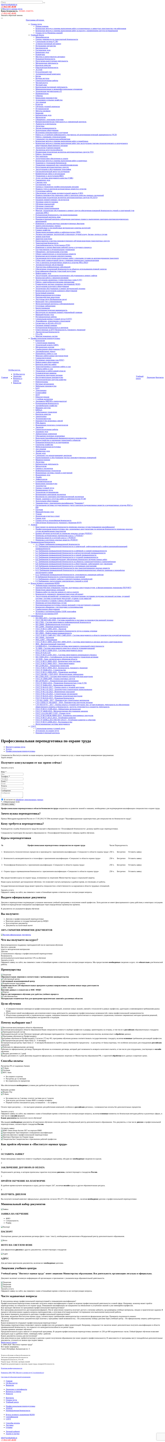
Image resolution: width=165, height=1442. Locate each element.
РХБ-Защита (41, 423)
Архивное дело (42, 432)
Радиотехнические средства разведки (51, 380)
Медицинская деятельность (47, 63)
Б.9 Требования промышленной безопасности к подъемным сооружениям (66, 566)
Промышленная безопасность (43, 542)
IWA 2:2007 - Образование (46, 640)
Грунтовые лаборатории (45, 306)
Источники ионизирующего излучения (52, 132)
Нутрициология (42, 109)
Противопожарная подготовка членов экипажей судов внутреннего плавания (68, 605)
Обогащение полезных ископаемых (50, 436)
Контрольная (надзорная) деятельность (51, 87)
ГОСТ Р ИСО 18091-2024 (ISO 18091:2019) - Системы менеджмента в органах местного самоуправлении (79, 642)
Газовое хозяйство (43, 230)
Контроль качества (43, 65)
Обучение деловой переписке (48, 106)
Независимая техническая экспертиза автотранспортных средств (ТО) (64, 152)
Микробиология (42, 37)
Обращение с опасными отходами (50, 119)
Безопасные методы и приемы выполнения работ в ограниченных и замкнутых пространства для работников (81, 28)
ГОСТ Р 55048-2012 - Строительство (51, 670)
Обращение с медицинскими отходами (52, 252)
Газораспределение (43, 358)
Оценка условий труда (45, 488)
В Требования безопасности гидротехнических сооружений (60, 577)
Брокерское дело (42, 52)
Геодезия (39, 510)
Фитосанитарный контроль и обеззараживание (55, 304)
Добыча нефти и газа (44, 369)
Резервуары (40, 54)
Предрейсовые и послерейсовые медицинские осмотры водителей (63, 228)
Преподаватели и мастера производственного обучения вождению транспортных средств (73, 241)
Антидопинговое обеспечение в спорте (52, 158)
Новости (9, 1394)
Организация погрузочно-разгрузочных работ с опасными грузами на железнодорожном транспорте (77, 258)
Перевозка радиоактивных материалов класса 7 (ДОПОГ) (59, 536)
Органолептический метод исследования (52, 171)
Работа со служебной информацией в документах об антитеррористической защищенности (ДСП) (76, 135)
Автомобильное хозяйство (46, 406)
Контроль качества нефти (46, 364)
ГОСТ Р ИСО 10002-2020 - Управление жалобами (56, 672)
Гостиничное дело (43, 50)
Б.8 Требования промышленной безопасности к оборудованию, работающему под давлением (74, 564)
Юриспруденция (42, 397)
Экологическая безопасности (47, 332)
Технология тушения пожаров (48, 148)
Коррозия (39, 113)
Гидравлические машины (46, 373)
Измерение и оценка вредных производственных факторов (60, 223)
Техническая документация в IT (49, 91)
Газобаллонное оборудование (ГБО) (50, 349)
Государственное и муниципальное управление (55, 250)
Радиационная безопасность (47, 403)
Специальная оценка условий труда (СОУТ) (54, 319)
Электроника (41, 390)
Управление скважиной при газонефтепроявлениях (57, 165)
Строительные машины (45, 343)
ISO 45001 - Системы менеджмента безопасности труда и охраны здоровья (66, 631)
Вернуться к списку (9, 1342)
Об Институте (14, 370)
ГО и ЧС (39, 334)
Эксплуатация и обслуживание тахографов (53, 169)
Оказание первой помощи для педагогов (52, 200)
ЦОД (38, 395)
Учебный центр (139, 377)
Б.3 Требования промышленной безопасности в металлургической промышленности (71, 553)
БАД (37, 388)
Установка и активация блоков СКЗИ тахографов (56, 611)
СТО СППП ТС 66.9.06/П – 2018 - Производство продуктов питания (64, 702)
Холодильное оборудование (47, 130)
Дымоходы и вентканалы (46, 124)
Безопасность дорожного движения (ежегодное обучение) (59, 594)
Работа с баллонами (44, 154)
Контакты (160, 377)
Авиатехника (41, 416)
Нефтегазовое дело (43, 273)
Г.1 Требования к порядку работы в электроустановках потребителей (64, 579)
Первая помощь (42, 26)
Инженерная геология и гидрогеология (52, 425)
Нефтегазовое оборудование (47, 362)
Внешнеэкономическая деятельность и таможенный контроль (61, 122)
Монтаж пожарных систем (46, 336)
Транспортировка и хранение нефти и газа (53, 367)
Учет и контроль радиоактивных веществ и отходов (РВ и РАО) (62, 263)
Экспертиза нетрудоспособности (49, 150)
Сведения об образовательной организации (15, 1377)
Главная (4, 377)
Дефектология (41, 479)
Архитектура (41, 486)
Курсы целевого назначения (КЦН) (45, 583)
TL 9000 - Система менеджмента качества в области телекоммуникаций (65, 648)
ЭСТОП (39, 70)
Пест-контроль (42, 156)
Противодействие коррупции (48, 297)
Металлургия (41, 466)
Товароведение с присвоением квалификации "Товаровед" (60, 503)
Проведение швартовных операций (50, 590)
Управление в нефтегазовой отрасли (51, 371)
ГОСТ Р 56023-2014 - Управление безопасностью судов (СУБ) (61, 683)
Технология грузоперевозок (47, 492)
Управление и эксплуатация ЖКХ (50, 176)
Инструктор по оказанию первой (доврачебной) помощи (59, 312)
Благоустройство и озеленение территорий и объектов (58, 440)
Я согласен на (23, 800)
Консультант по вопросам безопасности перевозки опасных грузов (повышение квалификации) (75, 527)
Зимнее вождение (43, 236)
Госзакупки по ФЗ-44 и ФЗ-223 (48, 323)
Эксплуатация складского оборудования (52, 286)
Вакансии (17, 383)
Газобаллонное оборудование (48, 609)
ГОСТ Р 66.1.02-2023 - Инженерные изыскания (55, 692)
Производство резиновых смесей (49, 421)
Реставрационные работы (46, 317)
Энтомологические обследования (49, 265)
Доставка (9, 1425)
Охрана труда (36, 24)
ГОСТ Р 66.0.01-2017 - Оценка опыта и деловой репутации (60, 687)
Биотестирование (43, 308)
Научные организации (45, 384)
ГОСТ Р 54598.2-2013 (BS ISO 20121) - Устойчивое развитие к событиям (66, 720)
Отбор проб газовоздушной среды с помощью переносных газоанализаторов (67, 260)
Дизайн (39, 477)
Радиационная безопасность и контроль (52, 328)
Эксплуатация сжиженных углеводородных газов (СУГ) (59, 280)
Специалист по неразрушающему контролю (54, 455)
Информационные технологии (48, 471)
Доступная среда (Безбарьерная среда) (51, 299)
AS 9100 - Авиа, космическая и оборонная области (56, 659)
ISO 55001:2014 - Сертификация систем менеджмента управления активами (67, 657)
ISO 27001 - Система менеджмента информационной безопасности (63, 622)
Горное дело (41, 518)
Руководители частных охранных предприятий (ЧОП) (58, 284)
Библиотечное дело (43, 115)
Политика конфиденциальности (11, 1368)
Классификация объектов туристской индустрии (56, 271)
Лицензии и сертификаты (16, 1389)
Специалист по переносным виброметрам (53, 139)
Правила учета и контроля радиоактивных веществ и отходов (61, 189)
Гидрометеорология (44, 481)
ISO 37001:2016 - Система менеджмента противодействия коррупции (64, 676)
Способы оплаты (13, 1423)
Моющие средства (43, 408)
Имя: (3, 772)
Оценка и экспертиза (44, 468)
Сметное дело (41, 182)
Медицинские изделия (45, 347)
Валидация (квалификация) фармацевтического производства (61, 438)
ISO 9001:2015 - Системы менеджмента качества (55, 618)
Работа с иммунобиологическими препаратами (55, 282)
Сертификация (37, 616)
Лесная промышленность (46, 128)
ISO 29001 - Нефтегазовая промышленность (54, 633)
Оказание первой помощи (46, 325)
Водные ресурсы (42, 78)
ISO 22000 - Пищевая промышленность (52, 627)
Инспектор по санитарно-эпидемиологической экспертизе (60, 497)
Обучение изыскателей (45, 204)
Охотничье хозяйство (44, 445)
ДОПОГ (34, 525)
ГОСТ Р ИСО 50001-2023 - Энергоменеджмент (55, 663)
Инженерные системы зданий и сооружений (54, 473)
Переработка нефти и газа (46, 354)
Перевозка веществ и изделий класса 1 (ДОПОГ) (56, 538)
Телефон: (5, 776)
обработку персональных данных (29, 800)
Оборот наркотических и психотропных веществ (56, 254)
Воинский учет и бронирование (49, 302)
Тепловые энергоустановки (47, 202)
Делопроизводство (43, 419)
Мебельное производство (46, 386)
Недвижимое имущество (46, 46)
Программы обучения (35, 20)
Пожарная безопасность (45, 59)
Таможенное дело (43, 180)
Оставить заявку (8, 804)
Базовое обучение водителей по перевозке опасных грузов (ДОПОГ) (64, 533)
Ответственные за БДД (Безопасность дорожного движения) (60, 330)
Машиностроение (43, 460)
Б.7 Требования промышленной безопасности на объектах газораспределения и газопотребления (76, 562)
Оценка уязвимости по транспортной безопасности (57, 39)
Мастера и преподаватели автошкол (50, 57)
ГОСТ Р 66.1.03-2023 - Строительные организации (57, 694)
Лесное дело (41, 453)
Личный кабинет (13, 1431)
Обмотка (39, 96)
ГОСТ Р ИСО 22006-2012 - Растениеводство (54, 722)
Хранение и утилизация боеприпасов (51, 163)
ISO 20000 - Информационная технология (53, 624)
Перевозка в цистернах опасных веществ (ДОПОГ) (57, 540)
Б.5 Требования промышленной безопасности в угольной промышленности (67, 557)
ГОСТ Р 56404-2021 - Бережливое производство (55, 685)
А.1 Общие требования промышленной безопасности (58, 544)
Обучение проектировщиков (47, 208)
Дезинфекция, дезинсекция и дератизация (53, 321)
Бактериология (42, 48)
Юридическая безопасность (47, 67)
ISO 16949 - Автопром (45, 637)
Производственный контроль (48, 733)
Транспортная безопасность (47, 243)
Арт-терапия (41, 102)
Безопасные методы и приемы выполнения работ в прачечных (61, 161)
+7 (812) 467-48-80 (8, 7)
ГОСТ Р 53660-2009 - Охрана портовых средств (55, 679)
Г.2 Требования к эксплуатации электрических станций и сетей (62, 581)
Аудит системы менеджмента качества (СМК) (54, 178)
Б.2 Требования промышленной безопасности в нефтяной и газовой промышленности (71, 551)
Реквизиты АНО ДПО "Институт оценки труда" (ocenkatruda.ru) (22, 1372)
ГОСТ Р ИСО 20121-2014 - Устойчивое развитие (56, 718)
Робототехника (42, 382)
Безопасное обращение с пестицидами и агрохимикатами (59, 607)
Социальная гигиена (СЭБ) (47, 41)
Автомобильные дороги (45, 351)
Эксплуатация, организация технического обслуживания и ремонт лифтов (66, 276)
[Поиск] (44, 2)
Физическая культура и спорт (48, 516)
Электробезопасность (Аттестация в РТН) (53, 245)
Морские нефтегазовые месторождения (52, 356)
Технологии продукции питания (49, 375)
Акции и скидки (12, 1434)
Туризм (39, 514)
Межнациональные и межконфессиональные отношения (59, 89)
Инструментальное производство (49, 377)
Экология (39, 427)
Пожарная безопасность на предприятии (52, 442)
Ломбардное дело (43, 451)
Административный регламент (48, 44)
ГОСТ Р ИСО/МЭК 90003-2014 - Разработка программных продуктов (64, 715)
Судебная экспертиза (44, 399)
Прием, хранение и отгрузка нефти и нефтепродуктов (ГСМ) (61, 499)
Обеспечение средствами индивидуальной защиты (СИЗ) (59, 193)
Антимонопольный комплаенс (48, 74)
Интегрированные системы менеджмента (53, 724)
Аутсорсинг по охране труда (47, 731)
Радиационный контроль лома (48, 217)
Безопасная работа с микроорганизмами (52, 278)
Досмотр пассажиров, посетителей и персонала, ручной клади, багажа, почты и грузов (71, 234)
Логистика (40, 126)
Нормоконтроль (42, 93)
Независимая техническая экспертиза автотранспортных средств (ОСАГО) (66, 197)
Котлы (38, 76)
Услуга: (4, 786)
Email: (4, 781)
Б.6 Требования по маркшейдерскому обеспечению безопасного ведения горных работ (71, 559)
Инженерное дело (43, 475)
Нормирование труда (44, 490)
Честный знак (41, 85)
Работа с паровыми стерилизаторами (51, 137)
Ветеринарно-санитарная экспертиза (51, 494)
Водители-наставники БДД (47, 614)
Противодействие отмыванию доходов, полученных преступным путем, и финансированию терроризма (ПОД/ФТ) (83, 588)
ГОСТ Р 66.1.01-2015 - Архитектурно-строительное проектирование (64, 689)
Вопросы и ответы (17, 379)
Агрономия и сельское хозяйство (49, 100)
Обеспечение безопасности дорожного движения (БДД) (59, 523)
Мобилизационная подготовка (48, 295)
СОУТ (33, 726)
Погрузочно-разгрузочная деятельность (52, 61)
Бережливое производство (46, 98)
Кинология (40, 341)
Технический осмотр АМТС (47, 345)
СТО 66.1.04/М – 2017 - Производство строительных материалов (62, 700)
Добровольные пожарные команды (50, 585)
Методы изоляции (43, 111)
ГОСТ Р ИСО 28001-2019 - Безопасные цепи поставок (58, 661)
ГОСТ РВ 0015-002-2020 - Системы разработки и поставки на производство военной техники (74, 620)
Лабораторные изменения (46, 434)
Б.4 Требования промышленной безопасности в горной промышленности (66, 555)
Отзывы (9, 1427)
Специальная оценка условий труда (50, 728)
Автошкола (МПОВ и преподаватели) (51, 401)
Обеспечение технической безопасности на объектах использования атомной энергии (71, 269)
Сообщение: (6, 791)
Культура (39, 104)
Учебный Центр (37, 35)
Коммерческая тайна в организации (50, 174)
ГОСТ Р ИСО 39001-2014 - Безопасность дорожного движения (61, 668)
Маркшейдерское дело (45, 315)
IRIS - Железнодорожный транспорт (50, 644)
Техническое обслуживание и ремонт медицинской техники (60, 289)
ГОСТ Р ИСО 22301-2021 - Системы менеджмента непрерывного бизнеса (66, 655)
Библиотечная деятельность (47, 464)
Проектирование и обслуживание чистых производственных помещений (66, 458)
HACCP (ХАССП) (43, 653)
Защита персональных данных (48, 226)
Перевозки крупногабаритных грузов (51, 603)
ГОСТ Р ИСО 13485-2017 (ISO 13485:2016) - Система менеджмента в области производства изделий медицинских (83, 635)
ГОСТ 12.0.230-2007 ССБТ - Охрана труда (53, 713)
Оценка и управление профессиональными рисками (57, 187)
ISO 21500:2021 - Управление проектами (52, 666)
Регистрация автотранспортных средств (52, 167)
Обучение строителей (44, 206)
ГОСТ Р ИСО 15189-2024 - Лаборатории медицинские (58, 709)
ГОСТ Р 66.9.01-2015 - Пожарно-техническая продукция (59, 696)
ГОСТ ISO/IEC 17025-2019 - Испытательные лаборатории (59, 674)
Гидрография (41, 393)
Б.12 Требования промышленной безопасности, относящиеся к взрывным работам (70, 575)
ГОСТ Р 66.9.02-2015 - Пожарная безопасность (55, 698)
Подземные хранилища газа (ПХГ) (50, 360)
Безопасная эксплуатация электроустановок (54, 256)
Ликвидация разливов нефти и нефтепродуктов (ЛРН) (58, 232)
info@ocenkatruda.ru (9, 4)
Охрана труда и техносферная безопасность (53, 520)
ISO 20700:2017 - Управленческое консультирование (57, 681)
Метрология (41, 117)
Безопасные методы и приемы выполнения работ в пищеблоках (62, 141)
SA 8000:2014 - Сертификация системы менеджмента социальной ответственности (70, 646)
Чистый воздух (42, 83)
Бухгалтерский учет (44, 72)
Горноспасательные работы (47, 80)
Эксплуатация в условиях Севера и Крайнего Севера (57, 601)
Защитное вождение (44, 239)
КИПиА (39, 410)
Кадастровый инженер (45, 293)
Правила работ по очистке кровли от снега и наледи (57, 592)
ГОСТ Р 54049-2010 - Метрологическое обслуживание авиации (62, 711)
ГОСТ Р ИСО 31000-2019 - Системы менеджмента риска (59, 650)
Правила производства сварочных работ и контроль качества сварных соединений (70, 195)
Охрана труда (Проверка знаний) (49, 33)
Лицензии (17, 376)
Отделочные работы (44, 191)
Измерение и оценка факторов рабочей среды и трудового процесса (64, 247)
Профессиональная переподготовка (45, 338)
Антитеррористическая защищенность (51, 310)
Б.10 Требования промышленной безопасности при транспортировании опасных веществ (73, 568)
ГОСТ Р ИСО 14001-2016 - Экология (51, 629)
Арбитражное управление (46, 412)
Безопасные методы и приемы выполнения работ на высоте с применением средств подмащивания (77, 31)
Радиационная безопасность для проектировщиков (56, 215)
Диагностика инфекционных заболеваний (53, 267)
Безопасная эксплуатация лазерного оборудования (56, 291)
